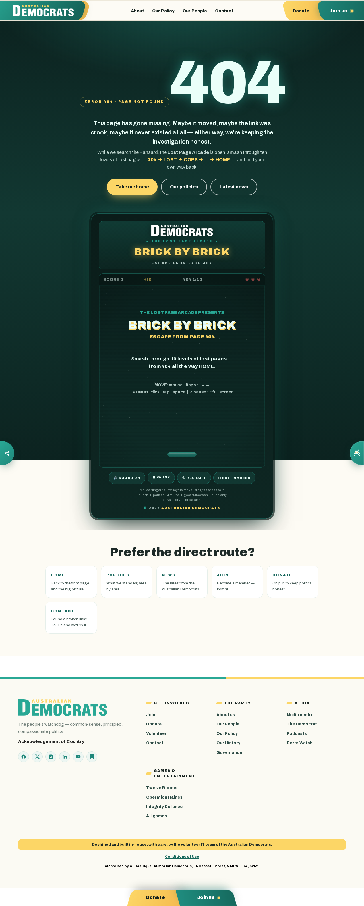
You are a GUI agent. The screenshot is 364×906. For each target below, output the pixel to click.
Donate (154, 724)
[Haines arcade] (357, 453)
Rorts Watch (300, 743)
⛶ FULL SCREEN (234, 478)
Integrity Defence (164, 806)
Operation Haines (164, 797)
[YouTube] (78, 756)
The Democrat (302, 724)
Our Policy (163, 11)
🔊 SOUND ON (126, 478)
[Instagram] (51, 756)
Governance (229, 752)
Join (150, 714)
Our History (228, 743)
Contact (224, 11)
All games (156, 816)
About (137, 11)
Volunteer (156, 733)
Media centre (300, 714)
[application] (182, 370)
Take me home (132, 186)
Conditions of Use (182, 857)
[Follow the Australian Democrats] (7, 453)
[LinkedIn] (64, 756)
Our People (195, 11)
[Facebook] (23, 756)
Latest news (234, 186)
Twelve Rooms (161, 787)
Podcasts (297, 733)
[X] (37, 756)
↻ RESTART (194, 478)
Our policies (184, 186)
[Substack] (91, 756)
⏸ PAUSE (161, 477)
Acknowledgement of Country (51, 741)
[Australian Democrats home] (46, 10)
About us (225, 714)
